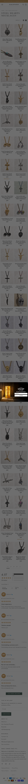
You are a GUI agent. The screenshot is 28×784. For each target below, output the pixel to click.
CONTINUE (21, 395)
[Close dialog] (27, 382)
